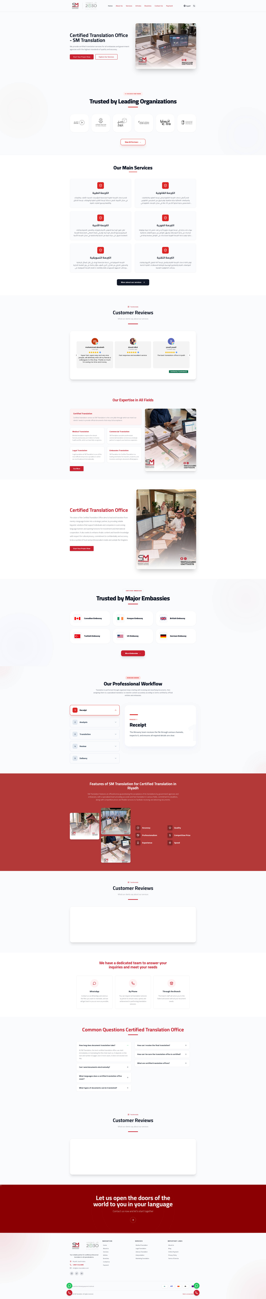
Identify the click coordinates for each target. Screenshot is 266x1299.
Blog (169, 1248)
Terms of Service (173, 1258)
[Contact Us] (133, 1220)
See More (76, 468)
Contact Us (159, 6)
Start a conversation (188, 1294)
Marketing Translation (142, 1258)
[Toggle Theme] (194, 6)
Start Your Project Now (81, 56)
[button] (189, 355)
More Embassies (133, 653)
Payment (169, 6)
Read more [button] (171, 365)
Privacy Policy (172, 1255)
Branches (148, 6)
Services (129, 6)
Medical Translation (142, 1245)
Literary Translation (142, 1252)
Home (110, 6)
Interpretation (140, 1255)
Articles (138, 6)
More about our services (131, 282)
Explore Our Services (106, 56)
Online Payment (173, 1252)
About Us (119, 6)
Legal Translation (141, 1248)
